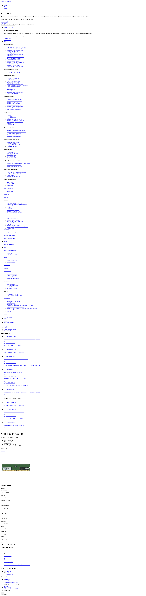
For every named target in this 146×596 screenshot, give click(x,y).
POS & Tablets (10, 175)
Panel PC (9, 88)
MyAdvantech (7, 6)
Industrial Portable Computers (14, 165)
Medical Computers (11, 155)
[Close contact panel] (1, 550)
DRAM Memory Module (10, 329)
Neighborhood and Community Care (15, 307)
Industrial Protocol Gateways (14, 105)
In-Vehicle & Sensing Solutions (14, 166)
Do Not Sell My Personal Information (13, 589)
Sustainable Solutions (12, 304)
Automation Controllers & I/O (14, 78)
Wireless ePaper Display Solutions (15, 66)
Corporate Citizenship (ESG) (12, 582)
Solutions (6, 197)
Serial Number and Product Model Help (16, 254)
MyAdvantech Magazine (13, 278)
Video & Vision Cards (12, 146)
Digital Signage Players (12, 52)
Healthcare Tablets (11, 183)
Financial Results (11, 284)
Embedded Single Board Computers (15, 57)
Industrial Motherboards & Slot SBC (15, 120)
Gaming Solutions (11, 222)
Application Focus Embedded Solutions (16, 48)
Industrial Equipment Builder (14, 211)
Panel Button (4, 23)
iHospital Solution (11, 152)
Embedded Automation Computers (15, 84)
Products (6, 41)
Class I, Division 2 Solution (13, 81)
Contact (5, 318)
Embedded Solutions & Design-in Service (17, 204)
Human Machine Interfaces (13, 86)
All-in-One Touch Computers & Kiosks (16, 172)
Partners (6, 241)
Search (5, 8)
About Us (6, 268)
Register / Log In (8, 27)
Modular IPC (10, 123)
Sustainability (7, 298)
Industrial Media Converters (13, 103)
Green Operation (11, 303)
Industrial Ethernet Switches (13, 102)
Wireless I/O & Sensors (12, 93)
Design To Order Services (9, 235)
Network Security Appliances (14, 133)
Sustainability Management (13, 301)
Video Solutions (10, 228)
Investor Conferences (12, 286)
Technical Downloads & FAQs (10, 250)
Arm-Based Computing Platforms (15, 50)
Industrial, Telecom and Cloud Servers (16, 130)
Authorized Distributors (9, 244)
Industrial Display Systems (13, 61)
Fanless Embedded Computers (14, 58)
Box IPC (9, 115)
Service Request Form (12, 260)
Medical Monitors (11, 156)
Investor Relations (8, 281)
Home (5, 326)
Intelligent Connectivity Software (15, 107)
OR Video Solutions (11, 157)
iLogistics (9, 224)
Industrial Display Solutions (13, 225)
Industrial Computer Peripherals (14, 119)
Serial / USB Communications (14, 109)
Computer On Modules (12, 51)
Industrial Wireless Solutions (13, 65)
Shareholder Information (12, 288)
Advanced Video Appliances (13, 142)
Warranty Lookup (11, 262)
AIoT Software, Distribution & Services (16, 47)
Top (3, 593)
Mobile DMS (10, 185)
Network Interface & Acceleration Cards (16, 132)
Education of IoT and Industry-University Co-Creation (20, 305)
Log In (10, 5)
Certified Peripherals (8, 188)
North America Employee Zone (14, 295)
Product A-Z (6, 194)
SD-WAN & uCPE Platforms (14, 134)
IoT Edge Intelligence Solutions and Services (17, 227)
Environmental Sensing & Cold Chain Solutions (18, 163)
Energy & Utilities (11, 205)
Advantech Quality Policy (9, 238)
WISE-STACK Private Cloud (14, 136)
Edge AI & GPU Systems (13, 117)
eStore (5, 321)
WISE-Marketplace (8, 322)
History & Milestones (12, 275)
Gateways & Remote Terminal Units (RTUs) (17, 85)
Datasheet (3, 451)
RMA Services (7, 257)
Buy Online (8, 571)
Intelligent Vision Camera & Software (16, 145)
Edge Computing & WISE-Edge (14, 203)
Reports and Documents (12, 309)
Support (5, 247)
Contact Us (7, 580)
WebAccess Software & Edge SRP (15, 92)
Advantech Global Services (9, 232)
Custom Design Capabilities (13, 72)
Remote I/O (9, 90)
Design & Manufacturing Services (15, 221)
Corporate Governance (12, 285)
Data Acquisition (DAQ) (13, 82)
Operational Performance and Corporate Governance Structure (22, 308)
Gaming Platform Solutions (13, 59)
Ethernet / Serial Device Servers (14, 101)
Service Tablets (10, 182)
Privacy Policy (7, 587)
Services (6, 229)
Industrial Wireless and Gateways (15, 106)
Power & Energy (11, 89)
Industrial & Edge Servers (13, 210)
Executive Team (10, 276)
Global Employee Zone (12, 294)
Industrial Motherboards (12, 63)
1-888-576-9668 (9, 574)
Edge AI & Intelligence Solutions (15, 54)
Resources (9, 253)
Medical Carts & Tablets (12, 153)
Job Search (9, 317)
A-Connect (6, 323)
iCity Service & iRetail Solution (14, 173)
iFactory (9, 207)
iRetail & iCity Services (12, 218)
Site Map (6, 586)
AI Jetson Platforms (11, 143)
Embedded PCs (10, 55)
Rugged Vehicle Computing (13, 220)
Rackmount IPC (10, 124)
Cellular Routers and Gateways (14, 99)
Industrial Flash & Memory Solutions (15, 62)
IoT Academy (7, 265)
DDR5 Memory (7, 330)
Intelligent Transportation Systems (15, 122)
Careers (5, 314)
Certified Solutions (11, 79)
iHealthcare (9, 208)
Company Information (12, 274)
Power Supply (10, 191)
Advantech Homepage (6, 1)
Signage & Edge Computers (13, 176)
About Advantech (7, 271)
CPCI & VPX (10, 116)
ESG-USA (9, 311)
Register (6, 5)
